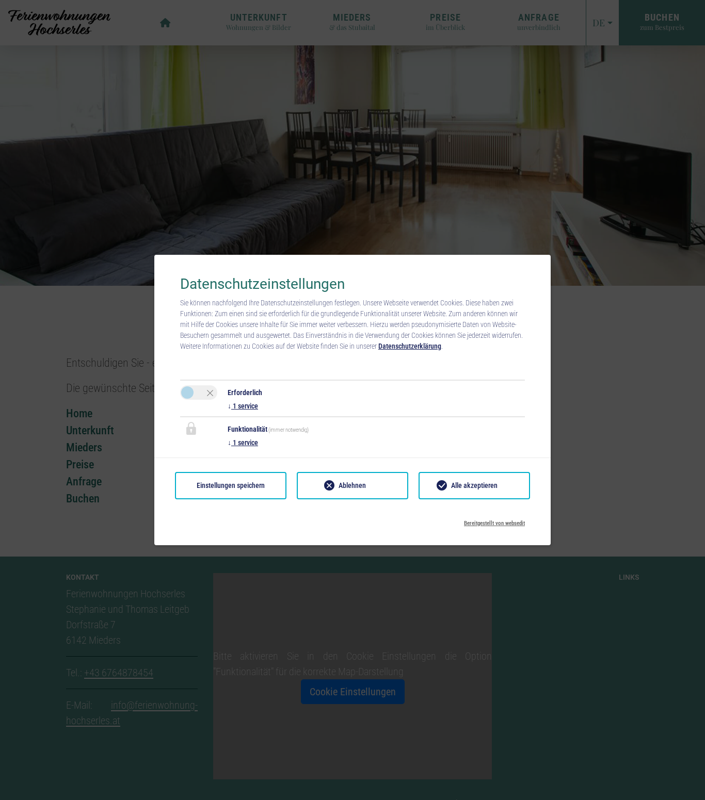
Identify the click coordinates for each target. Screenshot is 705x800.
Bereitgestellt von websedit (494, 520)
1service (243, 406)
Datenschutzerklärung (409, 346)
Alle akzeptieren (474, 485)
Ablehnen (352, 485)
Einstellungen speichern (231, 485)
